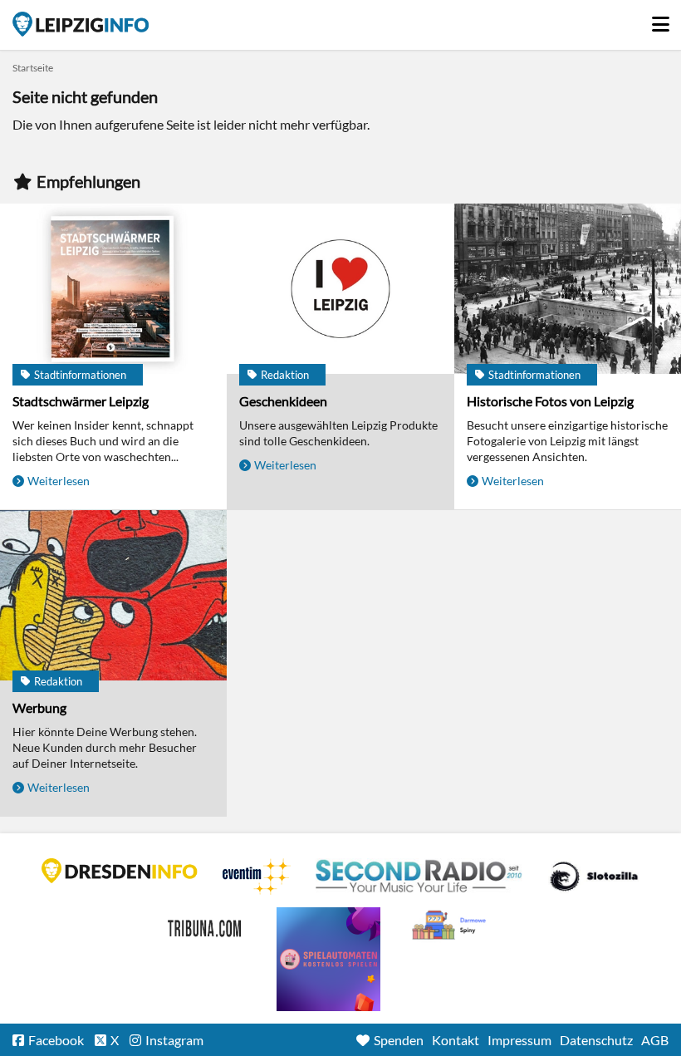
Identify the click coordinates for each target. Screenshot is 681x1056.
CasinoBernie (206, 925)
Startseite (80, 24)
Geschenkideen (283, 401)
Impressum (519, 1040)
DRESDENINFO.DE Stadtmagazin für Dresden (120, 870)
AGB (655, 1040)
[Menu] (660, 20)
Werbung (39, 707)
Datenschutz (596, 1040)
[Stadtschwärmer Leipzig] (113, 290)
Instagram (174, 1040)
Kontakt (455, 1040)
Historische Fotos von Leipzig (550, 401)
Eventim (257, 876)
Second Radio (419, 876)
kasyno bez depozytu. (451, 925)
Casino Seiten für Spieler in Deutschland (593, 876)
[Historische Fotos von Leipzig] (567, 290)
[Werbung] (113, 596)
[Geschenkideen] (340, 290)
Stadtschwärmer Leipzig (80, 401)
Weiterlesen (58, 481)
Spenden (399, 1040)
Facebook (56, 1040)
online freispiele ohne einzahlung (328, 959)
